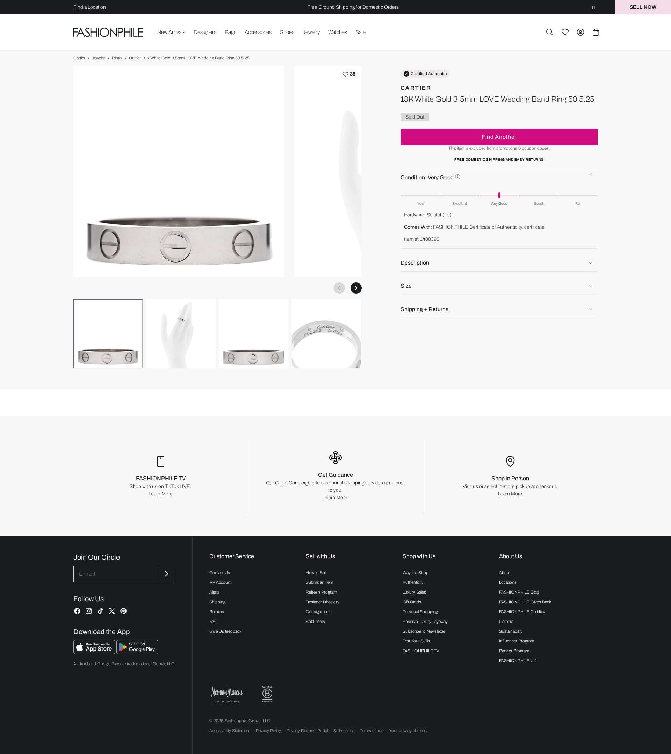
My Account (220, 582)
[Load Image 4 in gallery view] (326, 333)
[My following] (565, 32)
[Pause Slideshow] (593, 7)
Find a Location (89, 7)
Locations (508, 582)
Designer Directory (322, 601)
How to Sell (316, 572)
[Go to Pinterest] (123, 611)
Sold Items (315, 621)
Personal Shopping (420, 611)
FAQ (213, 621)
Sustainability (510, 631)
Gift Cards (412, 601)
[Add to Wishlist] (349, 74)
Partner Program (514, 650)
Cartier (79, 58)
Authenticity (413, 582)
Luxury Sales (414, 592)
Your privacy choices (408, 730)
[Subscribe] (166, 574)
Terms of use (371, 730)
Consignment (318, 611)
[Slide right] (356, 288)
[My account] (580, 32)
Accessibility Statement (229, 730)
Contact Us (219, 572)
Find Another (499, 137)
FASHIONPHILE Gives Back (525, 601)
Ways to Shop (415, 572)
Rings (117, 58)
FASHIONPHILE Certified (522, 611)
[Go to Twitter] (112, 611)
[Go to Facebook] (77, 611)
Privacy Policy (268, 730)
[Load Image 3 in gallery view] (253, 333)
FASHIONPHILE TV (421, 650)
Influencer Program (516, 641)
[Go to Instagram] (89, 611)
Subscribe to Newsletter (424, 631)
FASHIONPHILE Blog (519, 592)
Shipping (217, 601)
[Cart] (596, 32)
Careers (506, 621)
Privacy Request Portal (307, 730)
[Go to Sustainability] (267, 694)
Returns (216, 611)
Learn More (161, 493)
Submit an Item (319, 582)
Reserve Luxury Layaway (425, 621)
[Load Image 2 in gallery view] (180, 333)
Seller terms (343, 730)
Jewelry (98, 58)
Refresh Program (321, 592)
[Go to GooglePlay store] (137, 652)
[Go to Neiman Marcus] (227, 694)
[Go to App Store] (94, 652)
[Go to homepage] (108, 32)
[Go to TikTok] (100, 611)
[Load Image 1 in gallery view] (108, 333)
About (504, 572)
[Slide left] (339, 288)
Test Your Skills (416, 641)
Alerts (214, 592)
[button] (550, 32)
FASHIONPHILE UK (517, 660)
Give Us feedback (225, 631)
